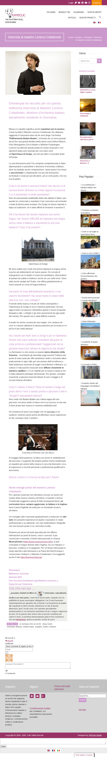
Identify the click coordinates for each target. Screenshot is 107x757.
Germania (88, 37)
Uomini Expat (28, 627)
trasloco (52, 627)
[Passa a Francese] (99, 22)
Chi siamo (51, 12)
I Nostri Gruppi (94, 12)
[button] (100, 17)
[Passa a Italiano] (58, 750)
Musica (19, 627)
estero (45, 627)
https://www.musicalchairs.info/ (38, 542)
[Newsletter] (76, 2)
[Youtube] (86, 2)
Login (70, 3)
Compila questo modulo (40, 708)
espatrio (38, 627)
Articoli (72, 17)
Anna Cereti (47, 624)
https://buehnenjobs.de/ (31, 557)
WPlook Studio (95, 735)
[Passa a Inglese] (94, 22)
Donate (96, 3)
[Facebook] (82, 2)
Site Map (82, 710)
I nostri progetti (87, 17)
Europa (79, 37)
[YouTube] (37, 696)
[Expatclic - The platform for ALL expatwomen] (19, 13)
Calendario (78, 12)
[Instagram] (90, 2)
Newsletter (64, 12)
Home (71, 37)
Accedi (10, 641)
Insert (3, 746)
